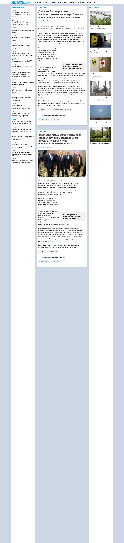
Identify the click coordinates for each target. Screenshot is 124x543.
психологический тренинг (61, 110)
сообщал (57, 101)
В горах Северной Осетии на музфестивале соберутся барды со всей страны (22, 46)
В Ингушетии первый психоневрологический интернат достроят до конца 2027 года (22, 106)
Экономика (72, 2)
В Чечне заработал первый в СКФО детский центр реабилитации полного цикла (23, 137)
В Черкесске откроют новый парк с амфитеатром (100, 144)
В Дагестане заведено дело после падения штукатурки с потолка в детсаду (22, 90)
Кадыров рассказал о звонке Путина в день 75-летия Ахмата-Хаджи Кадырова (23, 82)
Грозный (43, 110)
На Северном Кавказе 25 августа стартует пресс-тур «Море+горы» (22, 54)
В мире (45, 2)
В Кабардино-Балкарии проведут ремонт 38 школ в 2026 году (22, 60)
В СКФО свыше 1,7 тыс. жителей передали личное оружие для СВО (22, 67)
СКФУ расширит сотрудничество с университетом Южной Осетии (22, 130)
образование (52, 252)
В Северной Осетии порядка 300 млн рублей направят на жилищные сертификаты (23, 98)
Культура (81, 2)
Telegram (55, 119)
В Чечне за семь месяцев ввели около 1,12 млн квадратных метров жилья (23, 30)
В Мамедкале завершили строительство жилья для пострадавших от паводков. (20, 22)
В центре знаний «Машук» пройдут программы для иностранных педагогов (23, 162)
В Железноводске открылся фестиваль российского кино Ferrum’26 (21, 14)
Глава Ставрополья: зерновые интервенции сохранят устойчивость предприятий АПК (22, 74)
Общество (53, 2)
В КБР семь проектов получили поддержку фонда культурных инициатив (21, 123)
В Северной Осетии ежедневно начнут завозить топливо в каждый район (23, 38)
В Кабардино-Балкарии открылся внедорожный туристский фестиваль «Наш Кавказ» (22, 115)
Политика (38, 2)
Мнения (88, 2)
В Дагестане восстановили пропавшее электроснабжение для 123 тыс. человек (23, 145)
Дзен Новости (44, 119)
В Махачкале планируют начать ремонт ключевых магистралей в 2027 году (22, 154)
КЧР (41, 252)
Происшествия (62, 2)
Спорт (95, 2)
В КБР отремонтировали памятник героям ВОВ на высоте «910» (100, 122)
